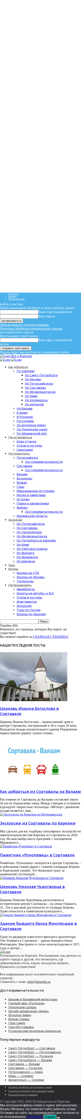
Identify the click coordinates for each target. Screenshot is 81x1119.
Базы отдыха (26, 441)
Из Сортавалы (35, 387)
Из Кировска (26, 561)
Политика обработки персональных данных (31, 328)
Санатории (25, 449)
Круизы (13, 569)
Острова (23, 499)
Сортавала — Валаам (24, 1064)
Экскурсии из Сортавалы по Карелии (38, 823)
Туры (11, 565)
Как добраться (18, 367)
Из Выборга (25, 553)
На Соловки (25, 421)
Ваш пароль (46, 316)
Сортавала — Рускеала (25, 1068)
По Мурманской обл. (32, 433)
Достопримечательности (44, 462)
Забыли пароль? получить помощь (24, 325)
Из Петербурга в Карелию (36, 540)
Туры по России (28, 610)
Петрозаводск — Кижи (25, 1072)
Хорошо (50, 1116)
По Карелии (25, 371)
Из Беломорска (36, 400)
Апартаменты (27, 601)
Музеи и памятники (31, 495)
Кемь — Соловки (20, 1076)
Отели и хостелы (29, 445)
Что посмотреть (19, 453)
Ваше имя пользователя (55, 312)
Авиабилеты (26, 589)
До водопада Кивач (31, 425)
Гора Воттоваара (21, 1027)
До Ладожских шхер (32, 429)
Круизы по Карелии (31, 614)
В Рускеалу (25, 417)
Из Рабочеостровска (32, 548)
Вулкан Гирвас (19, 1019)
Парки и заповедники (33, 503)
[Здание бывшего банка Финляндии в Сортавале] (35, 915)
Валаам (22, 474)
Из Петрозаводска (39, 383)
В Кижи (22, 412)
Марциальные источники (35, 491)
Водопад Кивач (19, 1015)
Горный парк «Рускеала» (26, 1003)
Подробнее (35, 1116)
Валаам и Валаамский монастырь (33, 999)
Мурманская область (32, 516)
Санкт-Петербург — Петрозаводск (34, 1052)
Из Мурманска (27, 557)
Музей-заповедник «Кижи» (28, 1011)
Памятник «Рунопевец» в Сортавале (37, 854)
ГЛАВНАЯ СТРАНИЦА (50, 636)
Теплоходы (25, 581)
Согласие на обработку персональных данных (31, 1091)
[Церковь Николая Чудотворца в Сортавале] (32, 878)
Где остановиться (20, 437)
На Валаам (24, 408)
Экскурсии (15, 520)
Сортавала (24, 466)
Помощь (12, 296)
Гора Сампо (16, 1023)
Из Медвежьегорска (40, 392)
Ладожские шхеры (22, 1007)
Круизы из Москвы (30, 577)
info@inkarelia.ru (38, 982)
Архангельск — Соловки (26, 1080)
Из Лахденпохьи (29, 532)
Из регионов (34, 404)
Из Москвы (33, 379)
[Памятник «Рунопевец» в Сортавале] (26, 846)
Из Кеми (31, 396)
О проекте (13, 294)
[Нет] (58, 1117)
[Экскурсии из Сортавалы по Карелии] (31, 814)
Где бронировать (20, 585)
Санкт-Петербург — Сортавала (31, 1048)
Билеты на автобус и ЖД (35, 593)
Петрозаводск (27, 457)
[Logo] (5, 359)
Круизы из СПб (28, 573)
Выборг (22, 507)
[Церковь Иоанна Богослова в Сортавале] (33, 700)
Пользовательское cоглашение (23, 1094)
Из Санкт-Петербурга (41, 375)
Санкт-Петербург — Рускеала (30, 1056)
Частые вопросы (16, 299)
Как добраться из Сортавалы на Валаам (40, 791)
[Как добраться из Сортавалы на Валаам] (33, 783)
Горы (20, 486)
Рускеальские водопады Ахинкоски (34, 1031)
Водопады (24, 478)
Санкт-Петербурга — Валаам (30, 1060)
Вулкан (22, 482)
